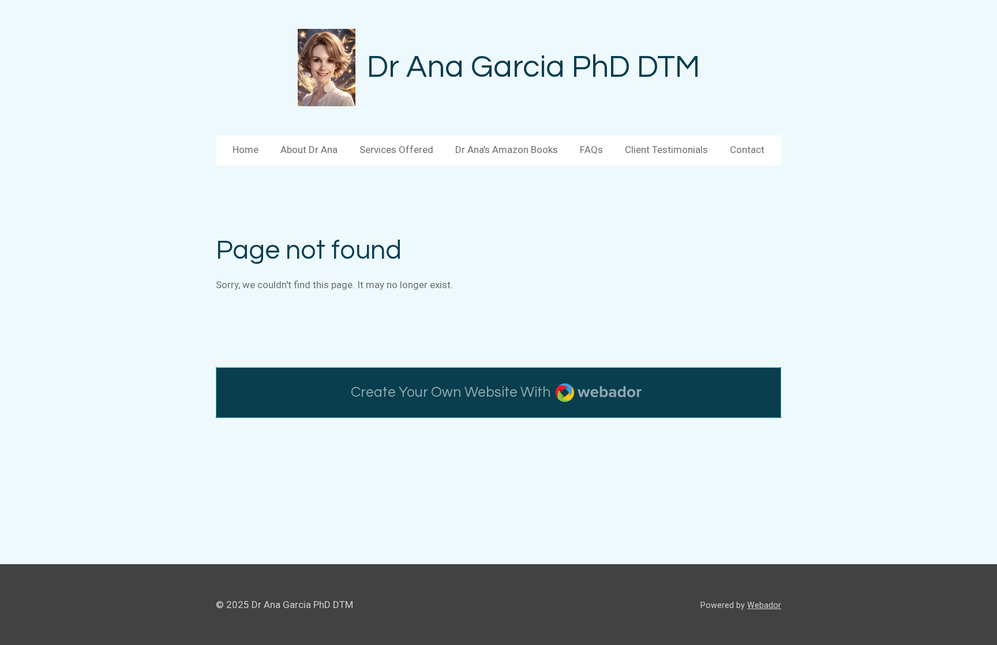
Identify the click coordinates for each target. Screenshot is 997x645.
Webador (764, 605)
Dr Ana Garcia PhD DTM (533, 67)
